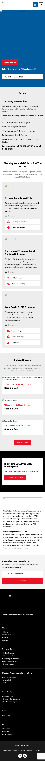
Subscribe (22, 581)
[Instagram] (25, 756)
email (10, 148)
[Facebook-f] (20, 756)
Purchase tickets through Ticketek (14, 135)
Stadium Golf (11, 388)
